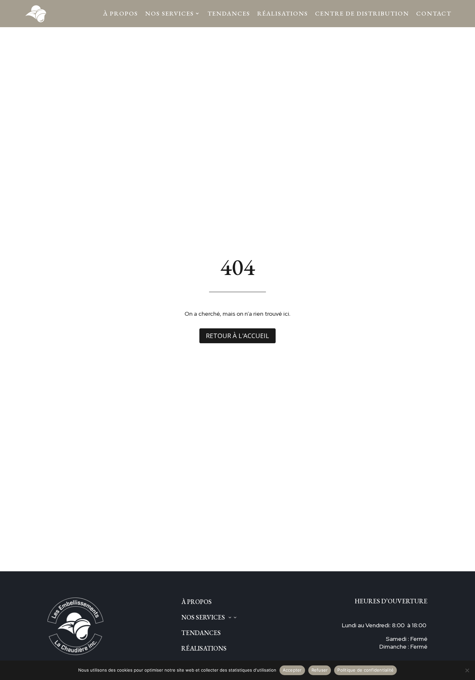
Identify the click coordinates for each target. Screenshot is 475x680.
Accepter (292, 670)
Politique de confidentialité (365, 670)
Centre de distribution (362, 13)
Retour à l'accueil (237, 335)
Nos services (169, 13)
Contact (433, 13)
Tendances (228, 13)
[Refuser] (467, 670)
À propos (120, 13)
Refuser (319, 670)
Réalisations (282, 13)
